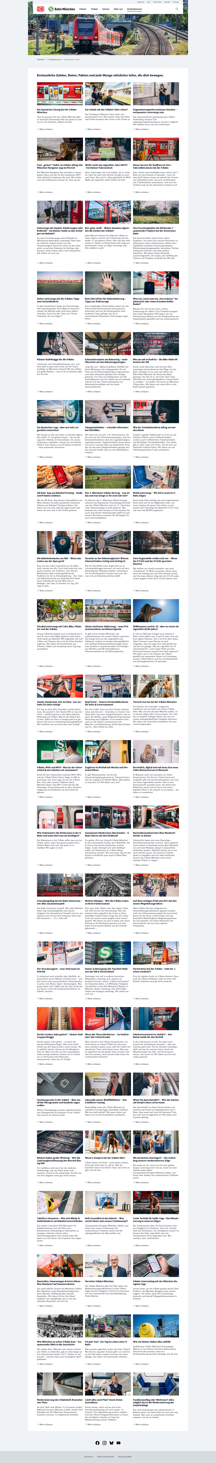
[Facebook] (98, 1443)
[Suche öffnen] (177, 9)
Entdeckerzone (55, 59)
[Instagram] (104, 1443)
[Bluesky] (112, 1443)
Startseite (41, 59)
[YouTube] (118, 1443)
